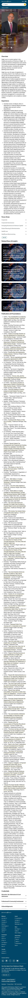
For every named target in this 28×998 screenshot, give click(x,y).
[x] (10, 960)
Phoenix (3, 944)
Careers (3, 979)
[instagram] (14, 960)
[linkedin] (3, 960)
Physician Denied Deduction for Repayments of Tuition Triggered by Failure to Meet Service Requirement (14, 700)
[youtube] (17, 960)
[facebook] (6, 960)
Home (3, 10)
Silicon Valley (17, 932)
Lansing (3, 928)
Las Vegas (4, 942)
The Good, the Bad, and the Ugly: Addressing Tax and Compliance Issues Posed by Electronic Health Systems (15, 730)
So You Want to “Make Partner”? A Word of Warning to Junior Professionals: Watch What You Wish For (15, 607)
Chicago (3, 920)
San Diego (17, 928)
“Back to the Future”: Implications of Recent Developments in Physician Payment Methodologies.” (15, 746)
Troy (3, 931)
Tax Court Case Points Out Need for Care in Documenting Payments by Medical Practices (15, 685)
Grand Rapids (4, 926)
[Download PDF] (11, 47)
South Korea (18, 943)
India (16, 945)
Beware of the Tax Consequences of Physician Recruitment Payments (14, 724)
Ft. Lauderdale (18, 918)
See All (4, 237)
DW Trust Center (18, 984)
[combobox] (14, 4)
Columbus (4, 922)
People (7, 10)
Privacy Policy (10, 984)
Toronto (3, 951)
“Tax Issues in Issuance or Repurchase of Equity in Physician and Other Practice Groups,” (14, 384)
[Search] (3, 4)
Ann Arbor (4, 918)
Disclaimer (4, 984)
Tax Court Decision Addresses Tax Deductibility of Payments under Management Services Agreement (14, 715)
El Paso (3, 940)
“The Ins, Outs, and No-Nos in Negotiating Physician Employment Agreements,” (15, 377)
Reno (3, 946)
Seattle (16, 930)
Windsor (3, 953)
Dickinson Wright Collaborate (8, 981)
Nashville (10, 38)
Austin (3, 936)
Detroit (3, 924)
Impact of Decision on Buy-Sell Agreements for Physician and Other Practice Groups (14, 335)
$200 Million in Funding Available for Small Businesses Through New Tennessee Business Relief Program (15, 492)
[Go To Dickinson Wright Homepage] (6, 2)
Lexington (17, 920)
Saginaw (3, 929)
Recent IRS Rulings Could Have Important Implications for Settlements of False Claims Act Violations (14, 661)
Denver (3, 938)
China (16, 939)
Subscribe (5, 974)
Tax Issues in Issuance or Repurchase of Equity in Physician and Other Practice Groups (14, 342)
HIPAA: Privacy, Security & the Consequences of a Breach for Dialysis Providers (14, 739)
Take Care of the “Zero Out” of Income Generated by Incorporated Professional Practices (14, 648)
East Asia (17, 937)
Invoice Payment (11, 979)
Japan (16, 941)
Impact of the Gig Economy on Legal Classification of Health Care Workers (14, 654)
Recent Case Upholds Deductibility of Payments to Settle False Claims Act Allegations (15, 691)
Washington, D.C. (18, 924)
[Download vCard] (8, 47)
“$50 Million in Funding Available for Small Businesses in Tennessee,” (13, 480)
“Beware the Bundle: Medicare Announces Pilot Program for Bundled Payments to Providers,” (14, 773)
